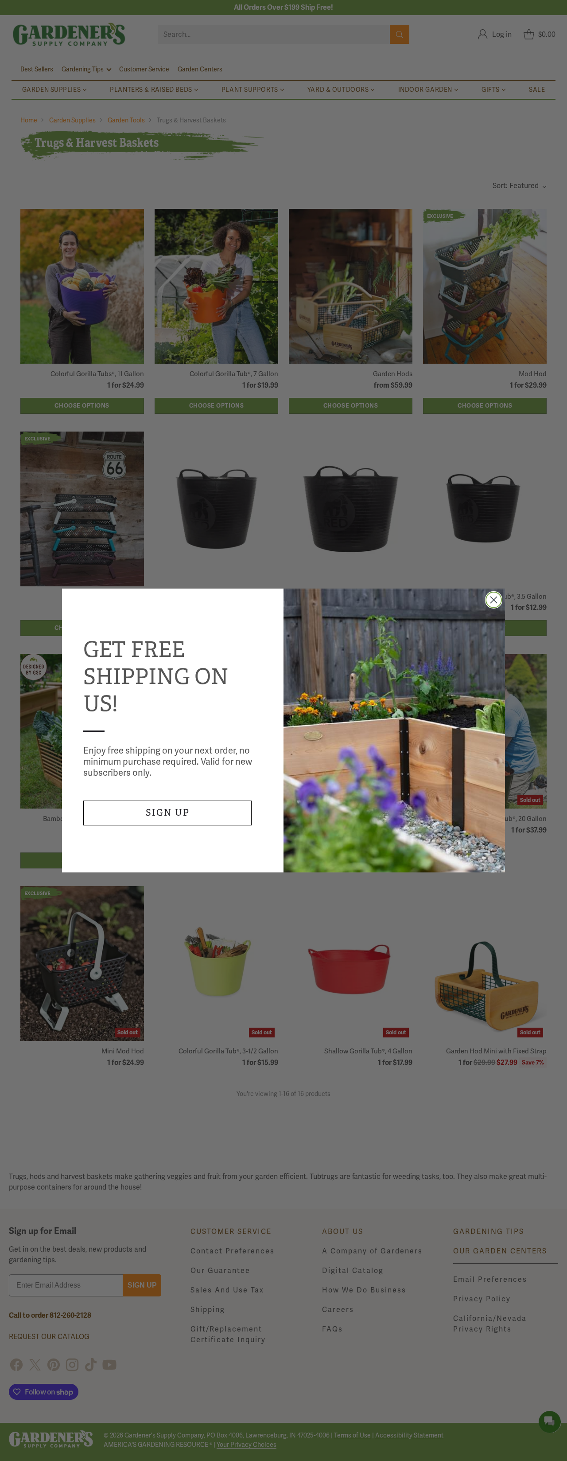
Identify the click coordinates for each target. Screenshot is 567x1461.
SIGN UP (168, 812)
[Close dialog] (493, 600)
